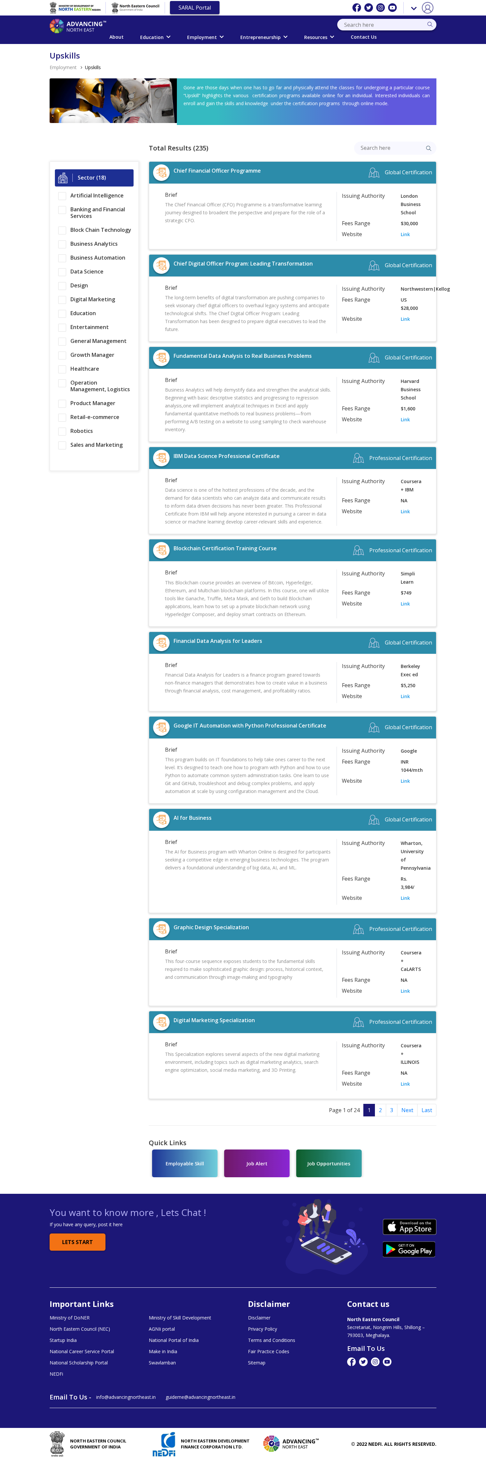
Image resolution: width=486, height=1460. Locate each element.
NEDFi (56, 1374)
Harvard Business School (411, 389)
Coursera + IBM (411, 485)
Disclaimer (259, 1317)
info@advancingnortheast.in (126, 1397)
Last (427, 1110)
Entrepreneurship (260, 37)
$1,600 (408, 408)
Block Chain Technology (100, 230)
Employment (202, 37)
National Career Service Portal (82, 1351)
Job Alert (257, 1163)
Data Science (86, 271)
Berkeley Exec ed (410, 670)
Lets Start (77, 1242)
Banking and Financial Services (97, 212)
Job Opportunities (328, 1163)
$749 (406, 593)
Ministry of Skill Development (180, 1317)
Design (79, 285)
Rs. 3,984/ (407, 883)
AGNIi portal (162, 1329)
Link (405, 234)
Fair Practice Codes (268, 1351)
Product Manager (92, 403)
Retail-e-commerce (94, 417)
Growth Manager (92, 355)
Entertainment (89, 327)
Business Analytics (94, 243)
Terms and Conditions (271, 1340)
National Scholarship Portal (79, 1362)
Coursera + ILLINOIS (411, 1053)
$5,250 (408, 685)
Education (152, 37)
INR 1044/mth (412, 766)
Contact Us (364, 37)
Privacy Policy (262, 1329)
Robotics (81, 431)
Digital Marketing (92, 299)
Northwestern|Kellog (413, 289)
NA (404, 500)
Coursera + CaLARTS (411, 960)
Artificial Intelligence (97, 195)
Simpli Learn (408, 577)
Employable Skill (185, 1163)
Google (409, 751)
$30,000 (409, 223)
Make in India (163, 1351)
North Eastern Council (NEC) (80, 1329)
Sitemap (256, 1362)
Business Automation (97, 257)
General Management (98, 341)
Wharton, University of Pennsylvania (413, 855)
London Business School (411, 204)
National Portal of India (174, 1340)
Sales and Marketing (96, 444)
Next (407, 1110)
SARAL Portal (195, 7)
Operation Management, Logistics (100, 386)
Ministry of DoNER (70, 1317)
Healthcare (84, 368)
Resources (315, 37)
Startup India (63, 1340)
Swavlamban (162, 1362)
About (116, 37)
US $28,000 (409, 304)
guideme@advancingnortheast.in (200, 1397)
